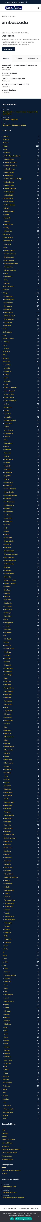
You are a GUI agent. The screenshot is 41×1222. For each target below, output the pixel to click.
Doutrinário (8, 309)
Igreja (6, 678)
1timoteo (7, 978)
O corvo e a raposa (9, 73)
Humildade (8, 671)
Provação (7, 825)
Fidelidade (8, 639)
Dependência (9, 541)
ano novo (7, 244)
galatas (6, 1014)
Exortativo (8, 322)
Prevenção (8, 818)
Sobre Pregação (10, 188)
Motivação (8, 760)
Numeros (6, 1079)
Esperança (8, 609)
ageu (6, 988)
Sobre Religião (9, 192)
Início (5, 16)
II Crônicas (6, 351)
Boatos (6, 446)
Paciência (7, 789)
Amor (6, 384)
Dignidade (7, 570)
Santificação (8, 867)
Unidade (7, 929)
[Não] (38, 1216)
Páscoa (7, 283)
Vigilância (7, 939)
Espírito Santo (7, 332)
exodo (6, 1008)
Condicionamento (10, 495)
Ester (4, 335)
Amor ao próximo (10, 387)
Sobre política (9, 185)
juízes (6, 1037)
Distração (7, 577)
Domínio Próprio (10, 580)
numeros (7, 1057)
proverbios (8, 1060)
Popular (6, 58)
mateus (6, 1050)
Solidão (7, 887)
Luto (6, 727)
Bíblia (6, 440)
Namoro (7, 766)
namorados (8, 277)
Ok (12, 1219)
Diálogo (7, 567)
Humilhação (8, 675)
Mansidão (7, 733)
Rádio (5, 1089)
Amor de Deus (9, 394)
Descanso (7, 547)
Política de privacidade (23, 1219)
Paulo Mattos (7, 1083)
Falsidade (7, 629)
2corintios (6, 139)
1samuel (7, 972)
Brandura (7, 453)
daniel (6, 998)
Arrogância (8, 423)
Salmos (5, 1096)
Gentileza (7, 652)
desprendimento (8, 286)
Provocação (8, 828)
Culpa (6, 528)
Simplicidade (8, 874)
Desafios (7, 153)
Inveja (6, 707)
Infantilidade (8, 691)
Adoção (7, 368)
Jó (3, 952)
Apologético (8, 296)
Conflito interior (9, 502)
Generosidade (9, 649)
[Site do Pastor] (13, 8)
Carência (7, 466)
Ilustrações (6, 361)
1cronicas (6, 136)
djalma (6, 208)
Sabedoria (8, 857)
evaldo (6, 215)
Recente (19, 58)
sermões (6, 1099)
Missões (7, 753)
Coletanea (6, 234)
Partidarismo (8, 792)
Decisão (7, 534)
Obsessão (7, 773)
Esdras (5, 329)
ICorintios (7, 1024)
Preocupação (9, 815)
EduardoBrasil (9, 211)
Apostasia (7, 414)
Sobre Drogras (9, 169)
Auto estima (8, 433)
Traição (7, 913)
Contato (4, 1174)
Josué (5, 955)
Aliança (6, 378)
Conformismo (9, 505)
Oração (7, 779)
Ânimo (6, 404)
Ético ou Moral (9, 316)
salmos (6, 1070)
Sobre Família (9, 172)
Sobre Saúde (8, 195)
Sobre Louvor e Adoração (13, 179)
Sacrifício (7, 861)
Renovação (8, 848)
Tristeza (7, 926)
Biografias (5, 1133)
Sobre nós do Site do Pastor (11, 1149)
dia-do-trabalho (10, 270)
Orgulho (7, 782)
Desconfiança (9, 551)
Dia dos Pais (8, 267)
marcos (7, 1047)
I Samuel (6, 348)
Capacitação (8, 459)
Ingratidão (8, 694)
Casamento (8, 472)
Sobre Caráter (9, 159)
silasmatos (8, 231)
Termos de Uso (7, 1156)
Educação (7, 587)
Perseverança (9, 802)
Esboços (6, 293)
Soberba (7, 880)
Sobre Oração (9, 182)
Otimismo (7, 786)
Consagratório (9, 299)
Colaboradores (8, 198)
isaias (6, 1027)
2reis (6, 985)
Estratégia (7, 613)
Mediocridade (9, 737)
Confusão (7, 508)
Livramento (8, 717)
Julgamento (8, 711)
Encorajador (8, 312)
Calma (6, 456)
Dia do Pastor (9, 260)
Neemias (6, 1076)
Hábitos (7, 662)
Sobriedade (8, 884)
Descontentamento (11, 554)
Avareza (7, 436)
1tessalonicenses (10, 975)
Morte (6, 756)
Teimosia (7, 897)
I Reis (5, 345)
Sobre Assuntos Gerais (12, 156)
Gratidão (7, 655)
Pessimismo (8, 805)
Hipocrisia (7, 665)
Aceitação (7, 365)
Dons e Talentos (10, 583)
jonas (6, 1034)
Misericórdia (8, 750)
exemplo (7, 626)
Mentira (7, 743)
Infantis (5, 949)
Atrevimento (8, 430)
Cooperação (8, 521)
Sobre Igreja (8, 175)
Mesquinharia (9, 746)
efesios (6, 1004)
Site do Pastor (7, 33)
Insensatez (8, 701)
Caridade (7, 469)
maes (6, 273)
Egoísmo (7, 590)
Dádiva (6, 531)
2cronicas (7, 981)
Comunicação (9, 492)
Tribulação (8, 923)
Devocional (8, 306)
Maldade (7, 730)
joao (5, 1030)
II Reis (5, 355)
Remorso (7, 844)
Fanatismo (8, 632)
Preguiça (7, 812)
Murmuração (8, 763)
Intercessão (8, 704)
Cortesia (7, 525)
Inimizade (7, 698)
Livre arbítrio (8, 720)
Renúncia (7, 851)
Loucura (7, 724)
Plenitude (7, 809)
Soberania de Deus (11, 877)
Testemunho (8, 906)
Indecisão (7, 684)
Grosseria (7, 658)
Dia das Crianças (10, 254)
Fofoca (6, 642)
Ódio (6, 776)
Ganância (7, 645)
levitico (6, 1040)
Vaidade (5, 1115)
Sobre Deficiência (10, 166)
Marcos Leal (8, 224)
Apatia (6, 410)
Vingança (7, 942)
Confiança (7, 498)
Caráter (7, 463)
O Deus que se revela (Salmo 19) (16, 2)
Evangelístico (9, 319)
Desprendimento (10, 560)
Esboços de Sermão (8, 1140)
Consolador (8, 303)
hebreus (7, 1021)
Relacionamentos (10, 838)
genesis (7, 1017)
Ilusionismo (8, 681)
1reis (6, 968)
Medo (6, 740)
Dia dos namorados (11, 263)
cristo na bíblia (8, 237)
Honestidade (8, 668)
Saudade (7, 871)
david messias (9, 201)
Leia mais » (8, 49)
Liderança (7, 714)
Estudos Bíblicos (8, 338)
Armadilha (7, 417)
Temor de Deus (9, 900)
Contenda (7, 515)
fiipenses (7, 1011)
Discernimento (9, 574)
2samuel (6, 143)
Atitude (6, 427)
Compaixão (8, 485)
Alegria (6, 374)
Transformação (9, 919)
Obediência (8, 769)
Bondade (7, 449)
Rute (4, 1092)
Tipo (4, 1102)
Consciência (8, 512)
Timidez (7, 910)
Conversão (8, 518)
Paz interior (8, 795)
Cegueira (7, 476)
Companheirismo (10, 489)
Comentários (33, 58)
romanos (7, 1063)
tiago (6, 1073)
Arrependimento (10, 420)
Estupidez (7, 616)
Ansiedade (8, 407)
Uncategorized (8, 1112)
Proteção (7, 822)
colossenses (8, 995)
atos (5, 991)
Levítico (5, 962)
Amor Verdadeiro (10, 401)
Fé (5, 636)
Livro (4, 965)
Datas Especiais (8, 241)
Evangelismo (8, 622)
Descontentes (9, 557)
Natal (6, 280)
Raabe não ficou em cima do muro (15, 84)
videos (5, 1118)
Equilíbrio (7, 600)
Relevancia (8, 841)
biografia (7, 1106)
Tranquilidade (9, 916)
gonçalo (7, 221)
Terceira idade (9, 903)
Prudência (7, 831)
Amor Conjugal (9, 391)
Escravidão (8, 606)
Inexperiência (9, 688)
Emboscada (8, 35)
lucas (6, 1043)
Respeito (7, 854)
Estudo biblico (9, 1109)
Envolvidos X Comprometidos (13, 79)
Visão (6, 946)
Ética (6, 619)
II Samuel (6, 358)
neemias (7, 1053)
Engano (7, 596)
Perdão (6, 799)
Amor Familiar (9, 397)
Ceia (5, 149)
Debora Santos (9, 205)
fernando (7, 218)
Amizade (7, 381)
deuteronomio (9, 1001)
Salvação (7, 864)
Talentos (7, 893)
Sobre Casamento (10, 162)
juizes (5, 959)
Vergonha (7, 933)
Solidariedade (9, 890)
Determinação (9, 564)
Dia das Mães (9, 257)
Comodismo (8, 482)
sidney (6, 228)
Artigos (5, 146)
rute (5, 1066)
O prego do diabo (9, 90)
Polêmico (7, 325)
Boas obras (8, 443)
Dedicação (8, 538)
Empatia (7, 593)
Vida (6, 936)
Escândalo (8, 603)
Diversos (6, 289)
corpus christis (9, 250)
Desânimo (7, 544)
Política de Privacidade (9, 1153)
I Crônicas (6, 342)
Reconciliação (9, 835)
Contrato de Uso (7, 1159)
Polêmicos (6, 1086)
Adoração (7, 371)
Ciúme (6, 479)
